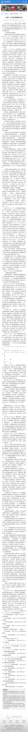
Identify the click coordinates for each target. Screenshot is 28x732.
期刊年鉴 (17, 722)
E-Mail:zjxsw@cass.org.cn (17, 728)
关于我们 (4, 720)
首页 (2, 13)
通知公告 (17, 720)
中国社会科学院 (12, 725)
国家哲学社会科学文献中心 (9, 726)
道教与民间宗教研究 (14, 13)
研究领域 (6, 13)
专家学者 (10, 722)
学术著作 (23, 722)
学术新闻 (23, 720)
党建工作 (10, 720)
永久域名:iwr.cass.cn (9, 728)
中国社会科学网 (19, 725)
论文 (21, 13)
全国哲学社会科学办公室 (19, 726)
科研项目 (4, 722)
